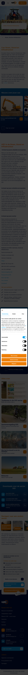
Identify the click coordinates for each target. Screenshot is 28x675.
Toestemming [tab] (5, 313)
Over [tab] (23, 313)
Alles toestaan (14, 355)
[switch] (24, 341)
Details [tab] (14, 313)
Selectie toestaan (14, 359)
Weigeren (14, 363)
